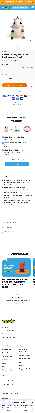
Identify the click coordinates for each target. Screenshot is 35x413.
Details (4, 176)
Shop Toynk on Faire (8, 337)
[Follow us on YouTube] (8, 384)
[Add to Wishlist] (31, 85)
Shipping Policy (7, 356)
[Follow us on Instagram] (12, 380)
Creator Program (24, 359)
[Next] (32, 46)
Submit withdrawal (8, 370)
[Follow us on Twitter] (8, 380)
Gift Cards (5, 327)
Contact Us (5, 346)
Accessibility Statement (23, 351)
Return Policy (6, 353)
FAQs (3, 366)
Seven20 (4, 51)
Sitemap (4, 363)
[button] (32, 7)
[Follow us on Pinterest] (4, 384)
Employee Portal (24, 369)
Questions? (8, 227)
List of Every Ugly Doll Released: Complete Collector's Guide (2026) (15, 283)
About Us (22, 346)
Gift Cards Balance (8, 330)
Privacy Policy (6, 349)
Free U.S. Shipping (11, 223)
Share (16, 102)
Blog (20, 362)
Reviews (21, 365)
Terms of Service (7, 360)
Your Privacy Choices (11, 393)
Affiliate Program (24, 355)
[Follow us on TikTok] (12, 384)
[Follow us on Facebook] (4, 380)
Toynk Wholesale (7, 334)
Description (6, 211)
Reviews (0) (6, 216)
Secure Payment (10, 232)
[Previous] (2, 46)
